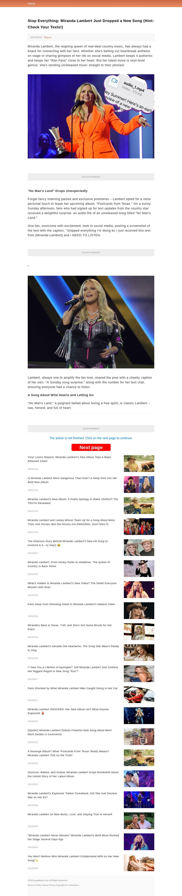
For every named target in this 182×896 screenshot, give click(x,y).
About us (32, 885)
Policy (39, 885)
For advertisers (72, 885)
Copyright (60, 885)
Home (31, 3)
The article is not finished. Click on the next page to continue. (91, 438)
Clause (45, 885)
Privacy (52, 885)
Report (47, 37)
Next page (91, 447)
